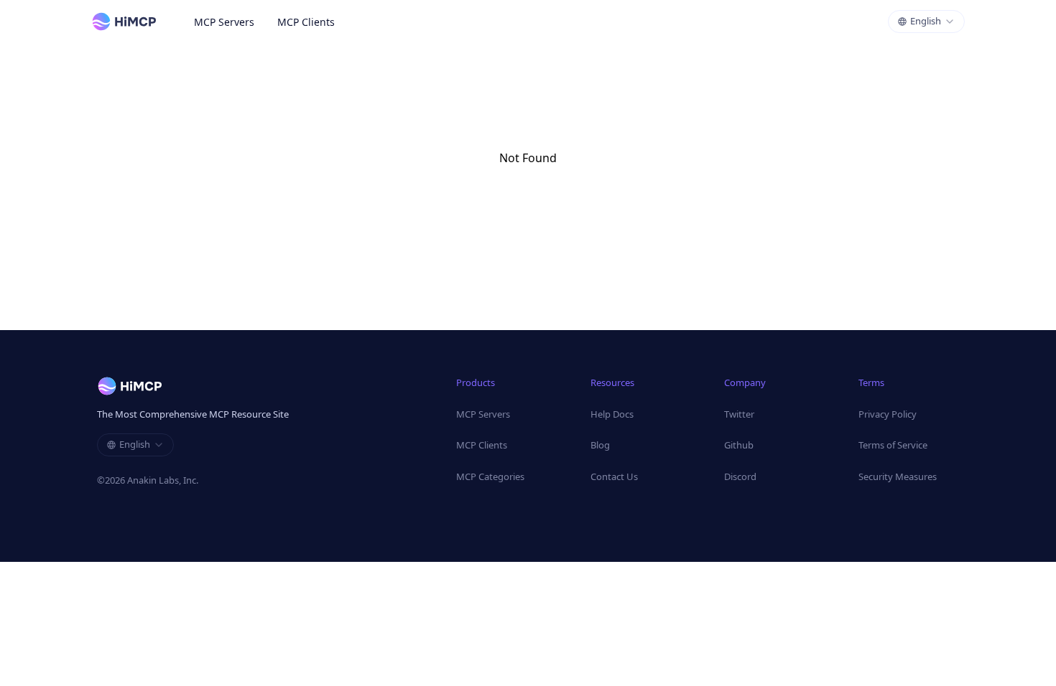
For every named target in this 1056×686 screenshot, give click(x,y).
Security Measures (897, 476)
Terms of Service (892, 444)
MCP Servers (224, 22)
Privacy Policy (887, 414)
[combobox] (926, 21)
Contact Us (614, 476)
